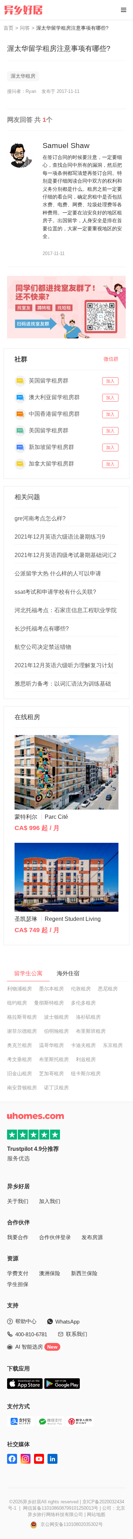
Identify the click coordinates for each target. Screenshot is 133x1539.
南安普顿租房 (22, 1087)
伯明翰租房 (56, 1031)
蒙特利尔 (41, 817)
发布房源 (92, 1237)
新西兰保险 (84, 1273)
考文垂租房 (19, 1059)
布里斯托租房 (54, 1059)
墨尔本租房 (51, 989)
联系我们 (76, 1334)
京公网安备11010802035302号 (71, 1524)
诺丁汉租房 (56, 1087)
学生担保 (17, 1284)
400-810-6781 (31, 1334)
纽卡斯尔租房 (86, 1073)
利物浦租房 (19, 989)
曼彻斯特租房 (49, 1003)
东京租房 (113, 1045)
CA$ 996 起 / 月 (37, 827)
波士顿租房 (56, 1017)
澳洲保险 (49, 1273)
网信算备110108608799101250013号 (60, 1508)
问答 (25, 28)
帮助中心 (26, 1321)
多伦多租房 (83, 1003)
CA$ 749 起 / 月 (37, 930)
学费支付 (17, 1273)
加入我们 (49, 1201)
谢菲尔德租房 (22, 1031)
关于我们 (17, 1201)
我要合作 (17, 1237)
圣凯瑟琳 (58, 919)
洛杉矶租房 (88, 1017)
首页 (8, 28)
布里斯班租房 (91, 1031)
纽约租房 (17, 1003)
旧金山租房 (19, 1073)
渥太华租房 (23, 76)
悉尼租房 (108, 989)
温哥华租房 (51, 1045)
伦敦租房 (81, 989)
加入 (110, 381)
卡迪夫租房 (83, 1045)
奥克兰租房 (19, 1045)
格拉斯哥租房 (22, 1017)
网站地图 (96, 1514)
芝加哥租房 (51, 1073)
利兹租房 (86, 1059)
